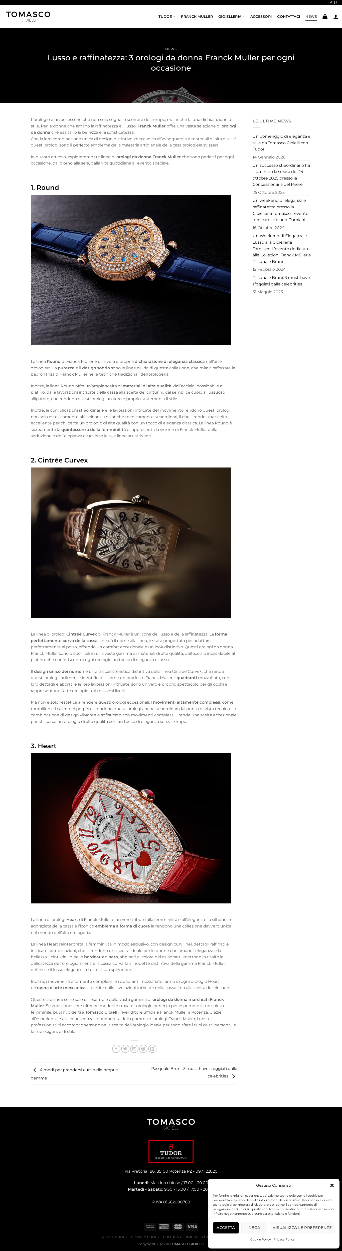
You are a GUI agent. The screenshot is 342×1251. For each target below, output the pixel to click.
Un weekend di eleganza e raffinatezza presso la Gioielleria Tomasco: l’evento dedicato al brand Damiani (280, 210)
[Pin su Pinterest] (143, 1049)
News (171, 49)
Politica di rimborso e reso (189, 1237)
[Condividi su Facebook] (116, 1049)
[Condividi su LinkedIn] (152, 1049)
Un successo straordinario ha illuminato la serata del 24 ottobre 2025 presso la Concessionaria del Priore (281, 175)
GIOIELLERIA (229, 16)
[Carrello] (324, 16)
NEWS (311, 16)
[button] (331, 1185)
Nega (254, 1227)
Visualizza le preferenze (302, 1227)
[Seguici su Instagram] (335, 3)
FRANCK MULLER (197, 16)
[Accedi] (335, 16)
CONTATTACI (288, 16)
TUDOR (165, 16)
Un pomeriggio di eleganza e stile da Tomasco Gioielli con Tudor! (281, 142)
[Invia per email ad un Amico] (134, 1049)
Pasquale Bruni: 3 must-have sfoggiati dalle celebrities (281, 280)
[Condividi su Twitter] (125, 1049)
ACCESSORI (261, 16)
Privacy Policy (284, 1239)
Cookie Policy (260, 1239)
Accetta (226, 1227)
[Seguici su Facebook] (330, 3)
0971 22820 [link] (207, 1171)
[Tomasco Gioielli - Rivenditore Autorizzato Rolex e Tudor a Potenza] (29, 16)
